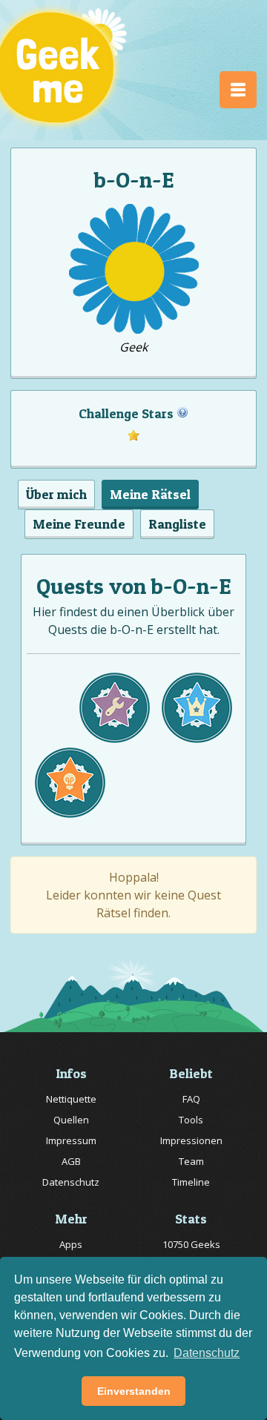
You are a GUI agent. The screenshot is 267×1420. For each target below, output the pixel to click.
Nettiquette (71, 1099)
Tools (191, 1119)
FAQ (191, 1099)
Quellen (71, 1119)
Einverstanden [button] (134, 1391)
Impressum (71, 1140)
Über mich (56, 494)
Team (191, 1161)
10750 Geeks (191, 1244)
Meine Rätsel (150, 494)
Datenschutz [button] (207, 1353)
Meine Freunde (79, 524)
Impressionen (191, 1140)
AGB (71, 1161)
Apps (70, 1244)
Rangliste (177, 524)
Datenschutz (70, 1182)
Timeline (191, 1182)
